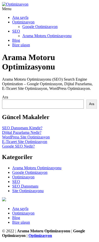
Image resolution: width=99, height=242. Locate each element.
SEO (16, 31)
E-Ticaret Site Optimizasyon (24, 141)
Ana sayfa (20, 17)
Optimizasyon (23, 22)
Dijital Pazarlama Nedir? (21, 132)
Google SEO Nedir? (18, 146)
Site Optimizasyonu (28, 191)
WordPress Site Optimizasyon (26, 137)
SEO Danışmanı (25, 186)
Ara (5, 97)
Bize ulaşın (21, 45)
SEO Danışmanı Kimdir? (22, 128)
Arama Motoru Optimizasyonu (47, 36)
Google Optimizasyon (40, 26)
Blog (16, 40)
